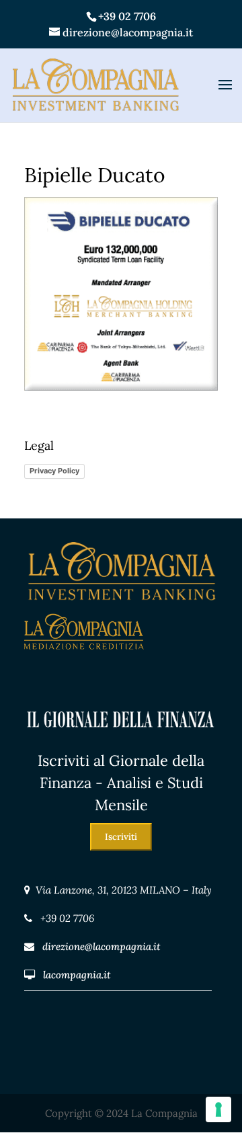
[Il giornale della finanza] (121, 740)
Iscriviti (121, 837)
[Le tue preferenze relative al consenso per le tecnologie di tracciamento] (218, 1109)
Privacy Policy (54, 470)
